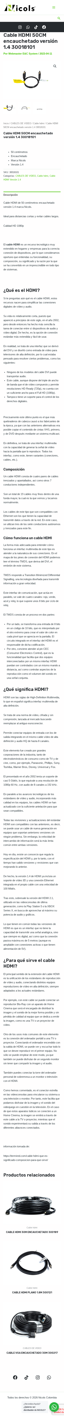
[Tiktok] (36, 27)
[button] (59, 18)
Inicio (6, 123)
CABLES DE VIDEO (21, 123)
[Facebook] (44, 27)
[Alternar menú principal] (53, 7)
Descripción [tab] (10, 194)
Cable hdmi (38, 123)
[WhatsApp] (28, 27)
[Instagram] (20, 27)
